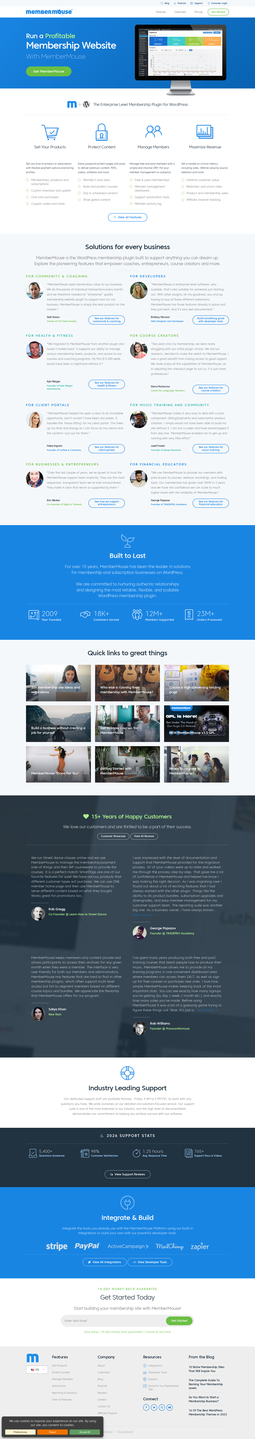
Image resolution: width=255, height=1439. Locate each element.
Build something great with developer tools (210, 320)
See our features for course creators (211, 389)
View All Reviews (144, 836)
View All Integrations (106, 1262)
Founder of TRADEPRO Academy (169, 504)
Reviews (102, 1392)
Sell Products (59, 1365)
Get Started (218, 12)
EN (37, 1369)
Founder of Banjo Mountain (166, 450)
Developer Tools (157, 1372)
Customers (180, 12)
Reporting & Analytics (64, 1392)
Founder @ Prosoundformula (170, 1028)
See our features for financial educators (211, 503)
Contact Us (104, 1406)
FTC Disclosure (125, 1431)
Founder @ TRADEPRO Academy (172, 933)
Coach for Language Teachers (168, 390)
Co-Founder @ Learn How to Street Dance (78, 914)
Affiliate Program (107, 1413)
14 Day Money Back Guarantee (127, 1289)
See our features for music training (211, 448)
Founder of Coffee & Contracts (64, 450)
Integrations (155, 1365)
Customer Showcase (113, 836)
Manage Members (62, 1379)
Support (198, 3)
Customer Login (218, 3)
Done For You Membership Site (163, 1388)
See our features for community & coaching (107, 320)
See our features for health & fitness (107, 384)
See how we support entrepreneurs (107, 503)
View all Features (129, 217)
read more (141, 915)
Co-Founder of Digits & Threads (64, 504)
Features (161, 12)
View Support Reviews (129, 1174)
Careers (102, 1399)
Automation (59, 1386)
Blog (166, 3)
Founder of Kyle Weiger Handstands (60, 387)
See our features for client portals (107, 448)
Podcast (181, 3)
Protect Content (61, 1372)
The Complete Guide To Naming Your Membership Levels (206, 1384)
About (101, 1365)
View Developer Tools (152, 1262)
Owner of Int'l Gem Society (61, 321)
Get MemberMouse (48, 71)
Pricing (199, 12)
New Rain (55, 1014)
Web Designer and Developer (167, 321)
